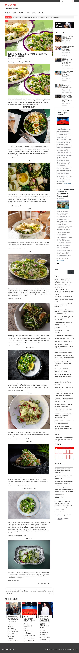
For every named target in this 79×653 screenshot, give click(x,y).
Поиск (56, 269)
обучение (64, 43)
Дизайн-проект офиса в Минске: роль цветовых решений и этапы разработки (64, 439)
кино (9, 624)
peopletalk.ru (47, 583)
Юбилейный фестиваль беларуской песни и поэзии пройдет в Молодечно (62, 369)
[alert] (64, 519)
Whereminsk (10, 4)
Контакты (41, 13)
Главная (7, 13)
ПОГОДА (28, 13)
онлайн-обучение (66, 81)
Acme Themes (73, 649)
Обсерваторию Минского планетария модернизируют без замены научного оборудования (64, 489)
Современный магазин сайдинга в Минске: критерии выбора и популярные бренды (63, 415)
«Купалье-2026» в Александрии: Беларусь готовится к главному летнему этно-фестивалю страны (64, 336)
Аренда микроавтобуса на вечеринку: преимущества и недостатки (67, 60)
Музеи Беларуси (59, 494)
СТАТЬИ (34, 13)
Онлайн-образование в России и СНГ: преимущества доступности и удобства (67, 74)
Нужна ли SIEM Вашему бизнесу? (63, 341)
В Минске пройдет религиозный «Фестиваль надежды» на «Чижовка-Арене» (64, 399)
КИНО (7, 21)
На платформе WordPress (51, 649)
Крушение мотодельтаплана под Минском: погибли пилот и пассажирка (64, 483)
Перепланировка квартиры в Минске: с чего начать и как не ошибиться (63, 382)
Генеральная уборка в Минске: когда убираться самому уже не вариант (63, 363)
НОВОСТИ (21, 13)
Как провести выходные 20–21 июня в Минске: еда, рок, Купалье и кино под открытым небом (64, 357)
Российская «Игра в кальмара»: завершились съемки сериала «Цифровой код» (42, 591)
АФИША (14, 13)
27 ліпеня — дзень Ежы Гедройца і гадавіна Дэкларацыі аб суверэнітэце (64, 304)
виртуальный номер (67, 92)
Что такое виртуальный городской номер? (67, 86)
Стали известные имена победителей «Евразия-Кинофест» (13, 618)
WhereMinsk (19, 58)
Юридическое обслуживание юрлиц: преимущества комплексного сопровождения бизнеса (64, 421)
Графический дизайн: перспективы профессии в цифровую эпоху (68, 48)
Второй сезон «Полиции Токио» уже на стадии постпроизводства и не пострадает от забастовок (17, 591)
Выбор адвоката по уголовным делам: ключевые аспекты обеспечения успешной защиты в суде (67, 98)
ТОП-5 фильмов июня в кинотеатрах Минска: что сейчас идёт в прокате (64, 346)
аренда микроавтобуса (67, 68)
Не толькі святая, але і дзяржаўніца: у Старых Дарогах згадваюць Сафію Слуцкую (64, 393)
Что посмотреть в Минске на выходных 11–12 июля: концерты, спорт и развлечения (64, 311)
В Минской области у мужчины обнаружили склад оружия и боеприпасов (63, 476)
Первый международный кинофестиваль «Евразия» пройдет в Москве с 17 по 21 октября (29, 620)
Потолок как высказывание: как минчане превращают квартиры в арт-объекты (63, 376)
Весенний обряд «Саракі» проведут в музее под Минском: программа (64, 428)
